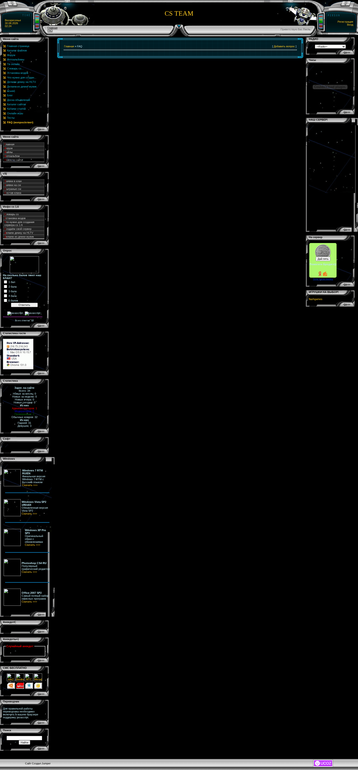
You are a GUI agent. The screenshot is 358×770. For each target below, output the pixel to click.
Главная (52, 27)
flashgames (315, 299)
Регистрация (345, 21)
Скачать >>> (30, 485)
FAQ (50, 30)
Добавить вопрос (284, 46)
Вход (350, 24)
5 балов (13, 300)
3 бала (13, 291)
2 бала (13, 286)
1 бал (12, 282)
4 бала (13, 295)
